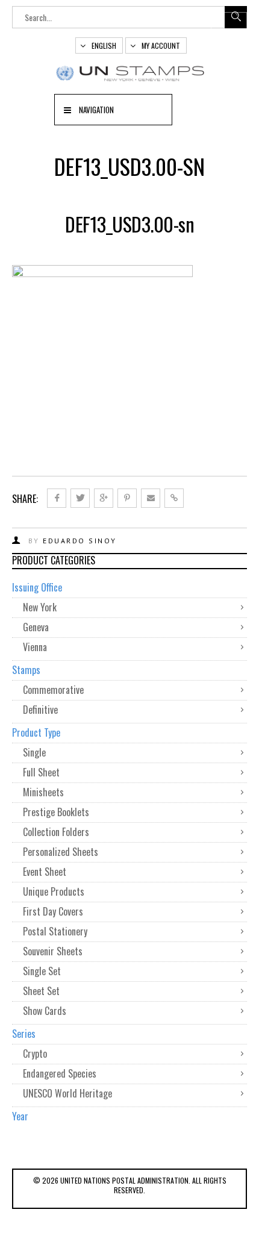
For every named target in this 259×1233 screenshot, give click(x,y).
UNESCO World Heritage (67, 1093)
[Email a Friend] (150, 498)
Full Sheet (41, 772)
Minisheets (43, 792)
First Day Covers (53, 911)
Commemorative (53, 689)
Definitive (40, 709)
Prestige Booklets (56, 812)
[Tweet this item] (80, 498)
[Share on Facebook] (56, 498)
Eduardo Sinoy (80, 540)
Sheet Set (41, 991)
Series (24, 1033)
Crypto (35, 1053)
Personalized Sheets (60, 851)
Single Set (42, 971)
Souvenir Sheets (53, 951)
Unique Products (53, 891)
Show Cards (44, 1011)
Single (34, 752)
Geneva (36, 627)
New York (40, 607)
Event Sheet (44, 871)
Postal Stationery (55, 931)
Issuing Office (37, 587)
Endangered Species (59, 1073)
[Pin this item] (127, 498)
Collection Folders (56, 832)
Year (20, 1116)
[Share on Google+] (103, 498)
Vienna (35, 647)
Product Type (36, 732)
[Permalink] (174, 498)
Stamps (26, 670)
